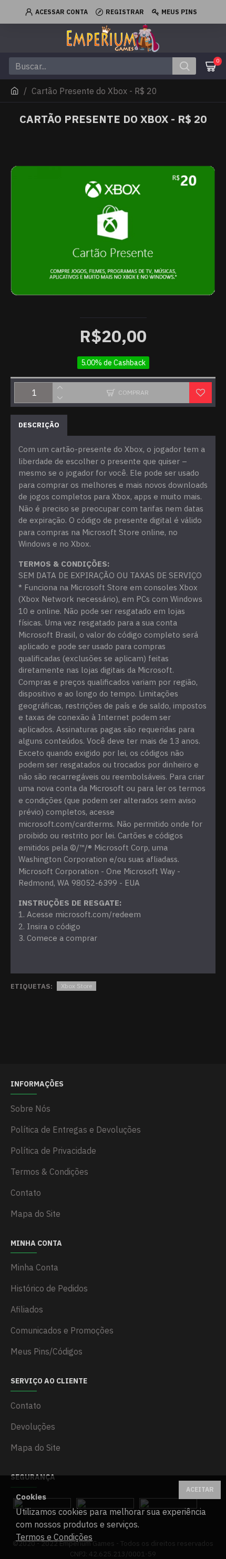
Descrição (38, 424)
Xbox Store (76, 986)
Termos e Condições (54, 1537)
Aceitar (200, 1489)
